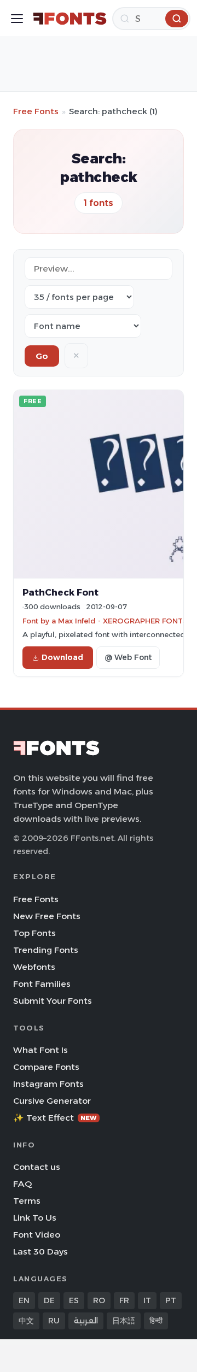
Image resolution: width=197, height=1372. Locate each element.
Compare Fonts (46, 1067)
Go (42, 356)
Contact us (36, 1167)
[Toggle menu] (17, 18)
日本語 (123, 1321)
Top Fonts (34, 933)
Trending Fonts (45, 950)
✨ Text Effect (55, 1117)
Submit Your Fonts (52, 1001)
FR (124, 1300)
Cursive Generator (52, 1101)
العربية (86, 1321)
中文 (26, 1321)
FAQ (22, 1184)
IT (147, 1300)
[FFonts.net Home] (70, 18)
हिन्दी (156, 1321)
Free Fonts (36, 111)
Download (62, 657)
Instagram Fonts (48, 1084)
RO (99, 1300)
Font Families (42, 984)
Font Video (36, 1234)
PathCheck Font (60, 592)
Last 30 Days (40, 1251)
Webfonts (34, 967)
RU (54, 1321)
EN (24, 1300)
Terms (26, 1201)
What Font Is (40, 1050)
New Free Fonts (46, 916)
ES (74, 1300)
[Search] (176, 18)
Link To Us (34, 1217)
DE (49, 1300)
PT (170, 1300)
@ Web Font (128, 657)
